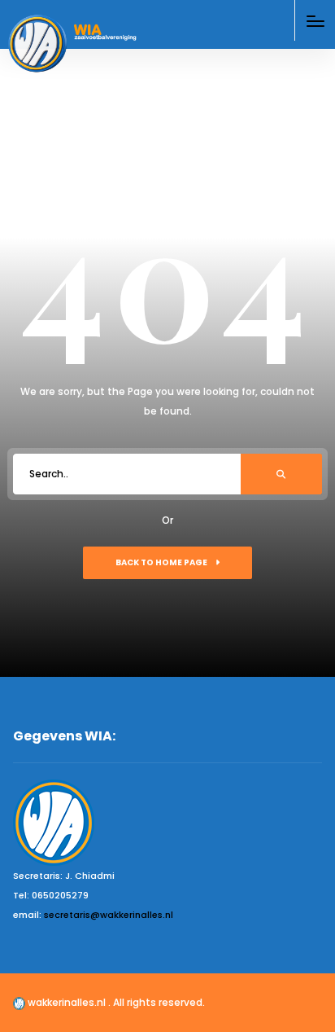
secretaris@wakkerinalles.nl (108, 914)
